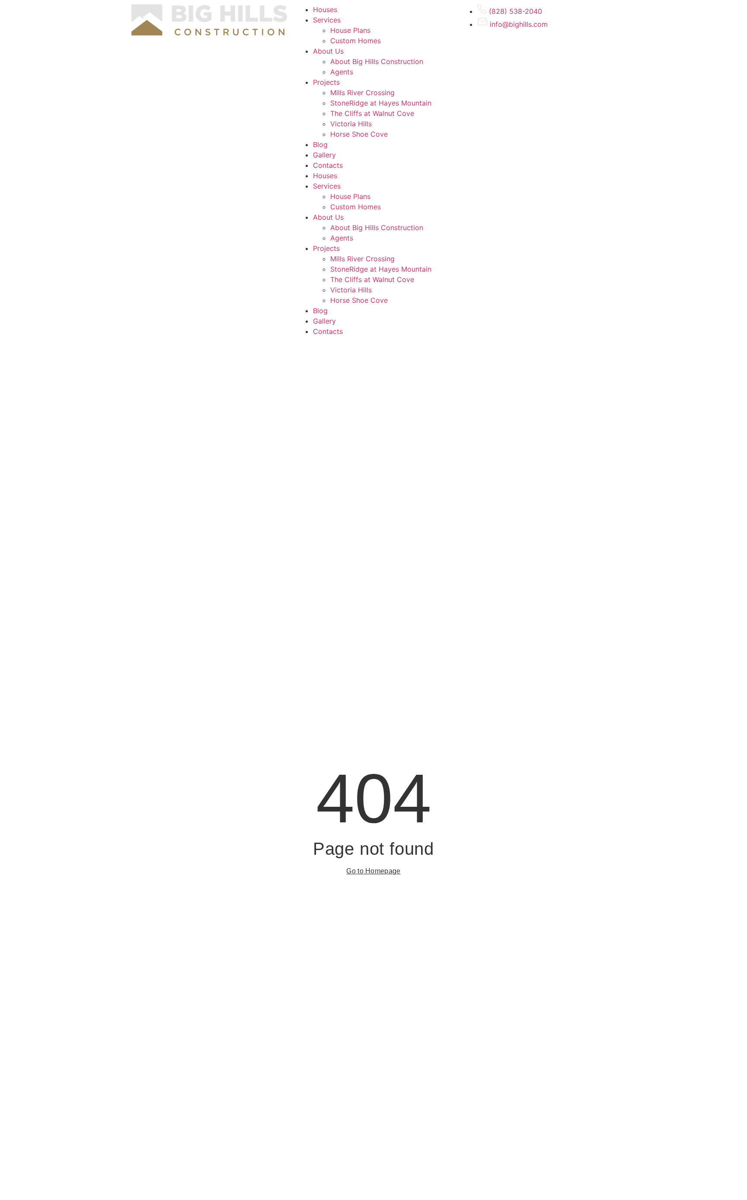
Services (327, 20)
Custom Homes (355, 40)
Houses (325, 9)
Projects (326, 82)
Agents (341, 71)
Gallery (324, 155)
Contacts (328, 165)
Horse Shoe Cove (359, 134)
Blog (320, 144)
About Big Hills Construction (376, 61)
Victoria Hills (351, 123)
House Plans (350, 30)
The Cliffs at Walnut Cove (372, 113)
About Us (328, 51)
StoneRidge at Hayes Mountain (380, 103)
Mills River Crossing (362, 92)
